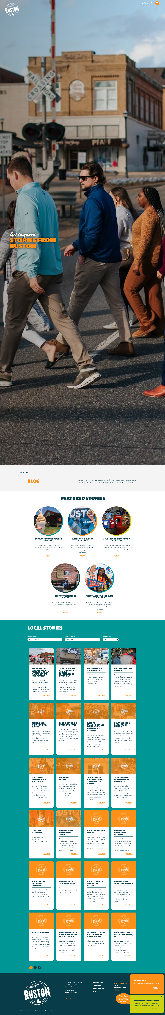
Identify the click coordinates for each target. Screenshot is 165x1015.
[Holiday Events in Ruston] (123, 656)
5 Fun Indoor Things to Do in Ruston (39, 725)
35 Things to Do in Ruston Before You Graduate (96, 935)
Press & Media (98, 988)
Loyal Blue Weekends (37, 832)
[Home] (12, 9)
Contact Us (97, 985)
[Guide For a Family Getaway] (96, 818)
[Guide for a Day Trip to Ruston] (68, 869)
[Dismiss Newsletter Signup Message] (162, 997)
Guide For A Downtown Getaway (120, 832)
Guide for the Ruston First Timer (66, 832)
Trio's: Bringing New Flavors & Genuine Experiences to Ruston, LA (67, 672)
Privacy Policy (50, 1010)
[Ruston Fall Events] (68, 766)
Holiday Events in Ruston (123, 669)
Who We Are (98, 983)
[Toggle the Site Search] (151, 3)
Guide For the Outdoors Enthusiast (38, 883)
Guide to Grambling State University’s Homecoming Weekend (95, 727)
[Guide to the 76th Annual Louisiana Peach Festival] (68, 921)
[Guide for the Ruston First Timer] (68, 818)
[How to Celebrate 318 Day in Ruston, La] (123, 921)
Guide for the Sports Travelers (123, 883)
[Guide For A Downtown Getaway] (123, 818)
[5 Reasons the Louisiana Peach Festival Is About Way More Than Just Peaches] (41, 656)
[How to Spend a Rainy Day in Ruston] (123, 711)
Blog (95, 991)
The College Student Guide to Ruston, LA (40, 780)
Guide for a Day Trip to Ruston (67, 883)
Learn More (46, 695)
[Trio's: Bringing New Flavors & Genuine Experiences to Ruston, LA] (68, 656)
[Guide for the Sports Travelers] (123, 869)
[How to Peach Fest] (41, 921)
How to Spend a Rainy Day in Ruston (122, 725)
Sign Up (116, 990)
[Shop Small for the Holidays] (96, 656)
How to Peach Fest (41, 933)
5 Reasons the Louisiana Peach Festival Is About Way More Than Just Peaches (40, 672)
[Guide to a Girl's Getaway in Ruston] (96, 869)
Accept (154, 988)
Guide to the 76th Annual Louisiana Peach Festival (68, 935)
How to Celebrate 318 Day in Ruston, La (123, 935)
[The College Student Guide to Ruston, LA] (41, 766)
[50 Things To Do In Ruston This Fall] (68, 711)
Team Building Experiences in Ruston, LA (121, 780)
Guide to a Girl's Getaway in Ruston (95, 883)
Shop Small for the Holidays (94, 669)
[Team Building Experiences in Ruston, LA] (123, 766)
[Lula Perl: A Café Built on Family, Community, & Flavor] (96, 766)
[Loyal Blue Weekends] (41, 818)
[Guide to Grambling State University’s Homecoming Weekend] (96, 711)
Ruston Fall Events (65, 779)
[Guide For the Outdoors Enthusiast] (41, 869)
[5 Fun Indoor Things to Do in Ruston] (41, 711)
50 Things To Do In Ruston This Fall (68, 724)
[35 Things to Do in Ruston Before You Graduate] (96, 921)
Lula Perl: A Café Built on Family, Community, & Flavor (95, 781)
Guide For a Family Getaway (96, 832)
